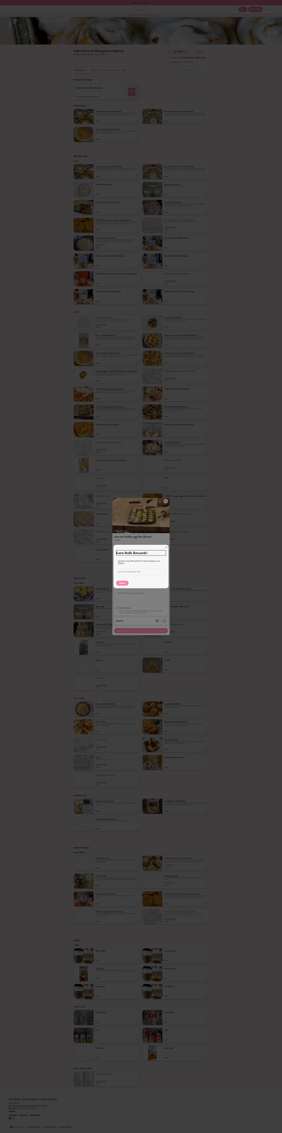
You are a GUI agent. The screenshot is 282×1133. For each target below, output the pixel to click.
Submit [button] (122, 583)
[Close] (166, 547)
